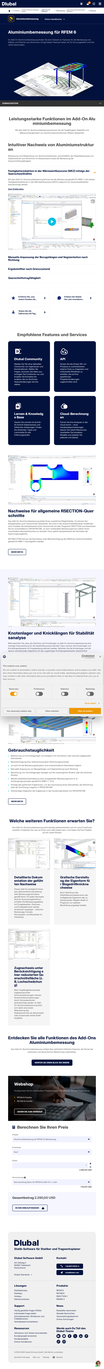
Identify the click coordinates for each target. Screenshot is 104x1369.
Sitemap (46, 1357)
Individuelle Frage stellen (25, 1313)
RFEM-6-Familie (24, 1097)
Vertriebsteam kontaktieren (26, 1322)
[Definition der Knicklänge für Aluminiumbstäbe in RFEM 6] (52, 602)
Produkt (15, 1135)
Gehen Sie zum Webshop (29, 1112)
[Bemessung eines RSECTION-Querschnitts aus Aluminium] (52, 480)
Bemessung (60, 11)
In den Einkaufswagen (27, 1208)
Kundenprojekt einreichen (25, 1336)
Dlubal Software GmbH (28, 1258)
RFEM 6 (60, 1290)
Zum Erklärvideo (16, 189)
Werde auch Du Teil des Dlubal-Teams (71, 1330)
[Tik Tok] (58, 1342)
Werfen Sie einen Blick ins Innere (52, 1063)
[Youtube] (64, 1336)
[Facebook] (70, 1336)
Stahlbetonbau (20, 1290)
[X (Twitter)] (75, 1336)
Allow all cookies (85, 711)
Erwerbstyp (16, 1147)
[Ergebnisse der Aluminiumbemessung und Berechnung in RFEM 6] (52, 719)
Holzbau (18, 1296)
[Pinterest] (86, 1336)
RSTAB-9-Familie (24, 1101)
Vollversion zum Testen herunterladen (30, 1333)
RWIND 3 (60, 1299)
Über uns (36, 1357)
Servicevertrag (27, 1177)
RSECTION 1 (62, 1296)
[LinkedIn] (81, 1336)
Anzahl (14, 1161)
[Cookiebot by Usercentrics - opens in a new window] (83, 657)
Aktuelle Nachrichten (65, 1313)
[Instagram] (64, 1342)
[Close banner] (100, 657)
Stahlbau (18, 1293)
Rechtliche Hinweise (22, 1357)
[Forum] (58, 1336)
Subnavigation (10, 103)
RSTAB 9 (60, 1293)
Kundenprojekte (21, 1339)
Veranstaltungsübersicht (67, 1316)
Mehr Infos (17, 552)
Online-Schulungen (65, 1319)
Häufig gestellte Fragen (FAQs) (27, 1310)
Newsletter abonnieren (66, 1310)
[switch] (39, 694)
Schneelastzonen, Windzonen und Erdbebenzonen (29, 1317)
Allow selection (52, 711)
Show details (90, 703)
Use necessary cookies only (19, 711)
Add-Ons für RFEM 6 (46, 10)
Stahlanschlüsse (21, 1299)
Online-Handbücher (23, 1342)
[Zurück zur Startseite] (9, 4)
